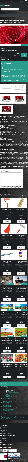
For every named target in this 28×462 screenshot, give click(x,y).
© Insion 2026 (25, 439)
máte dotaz (15, 461)
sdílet (21, 461)
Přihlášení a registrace (10, 1)
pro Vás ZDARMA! (13, 68)
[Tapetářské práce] (14, 456)
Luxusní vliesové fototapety (13, 392)
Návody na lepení (4, 428)
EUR (22, 1)
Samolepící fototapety (10, 395)
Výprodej (5, 413)
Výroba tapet (3, 431)
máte (7, 71)
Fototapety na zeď (9, 389)
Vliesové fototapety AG (12, 391)
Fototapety (5, 386)
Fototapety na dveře (10, 387)
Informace (2, 427)
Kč (20, 1)
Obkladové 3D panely (8, 410)
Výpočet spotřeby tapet (15, 458)
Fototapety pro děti (9, 394)
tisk (26, 461)
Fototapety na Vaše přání (11, 396)
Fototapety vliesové (10, 390)
